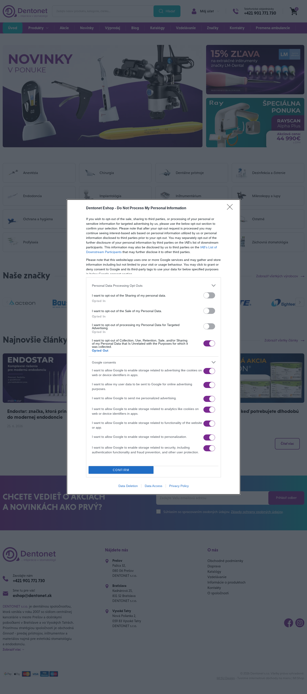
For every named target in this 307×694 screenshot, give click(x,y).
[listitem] (153, 285)
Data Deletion (128, 486)
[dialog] (153, 347)
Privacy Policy (179, 486)
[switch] (209, 295)
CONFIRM (121, 470)
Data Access (153, 486)
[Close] (231, 208)
